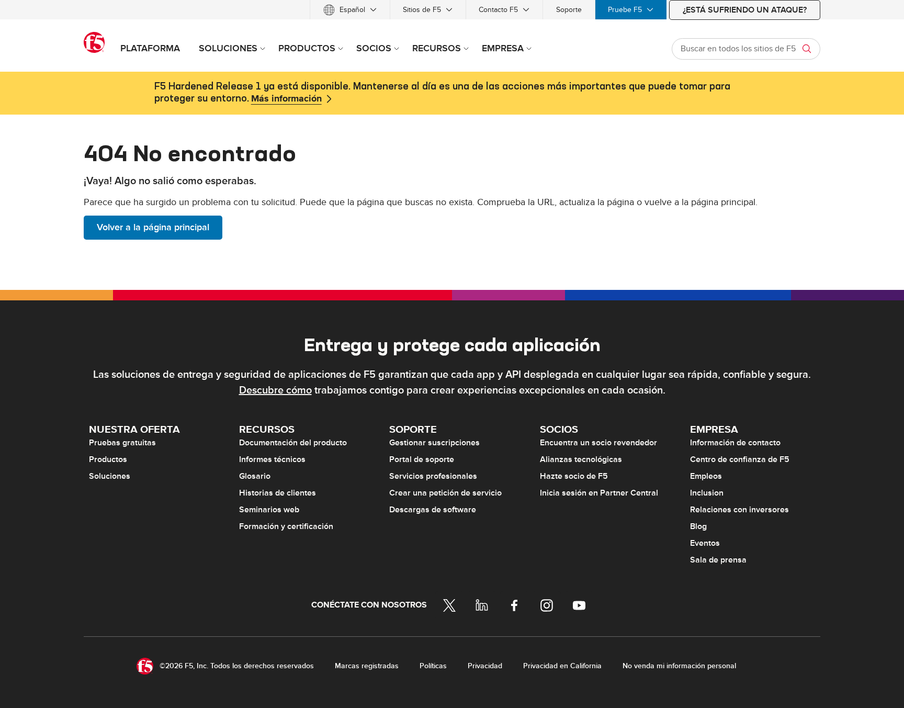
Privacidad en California (562, 665)
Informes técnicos (272, 459)
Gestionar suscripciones (434, 442)
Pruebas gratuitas (122, 442)
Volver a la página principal (153, 227)
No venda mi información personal (679, 665)
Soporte (569, 9)
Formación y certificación (286, 526)
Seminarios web (269, 509)
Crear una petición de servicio (445, 493)
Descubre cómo (275, 390)
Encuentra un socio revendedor (598, 442)
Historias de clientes (277, 493)
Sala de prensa (718, 560)
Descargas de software (432, 509)
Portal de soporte (421, 459)
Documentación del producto (293, 442)
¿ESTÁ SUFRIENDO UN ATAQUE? (745, 10)
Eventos (705, 543)
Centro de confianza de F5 (739, 459)
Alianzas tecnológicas (581, 459)
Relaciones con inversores (739, 509)
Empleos (706, 476)
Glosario (254, 476)
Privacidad (485, 665)
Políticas (433, 665)
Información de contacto (735, 442)
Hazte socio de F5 (574, 476)
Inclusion (707, 493)
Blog (698, 526)
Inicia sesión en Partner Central (599, 493)
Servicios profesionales (433, 476)
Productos (108, 459)
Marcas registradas (367, 665)
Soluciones (109, 476)
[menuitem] (350, 9)
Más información (286, 99)
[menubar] (452, 9)
